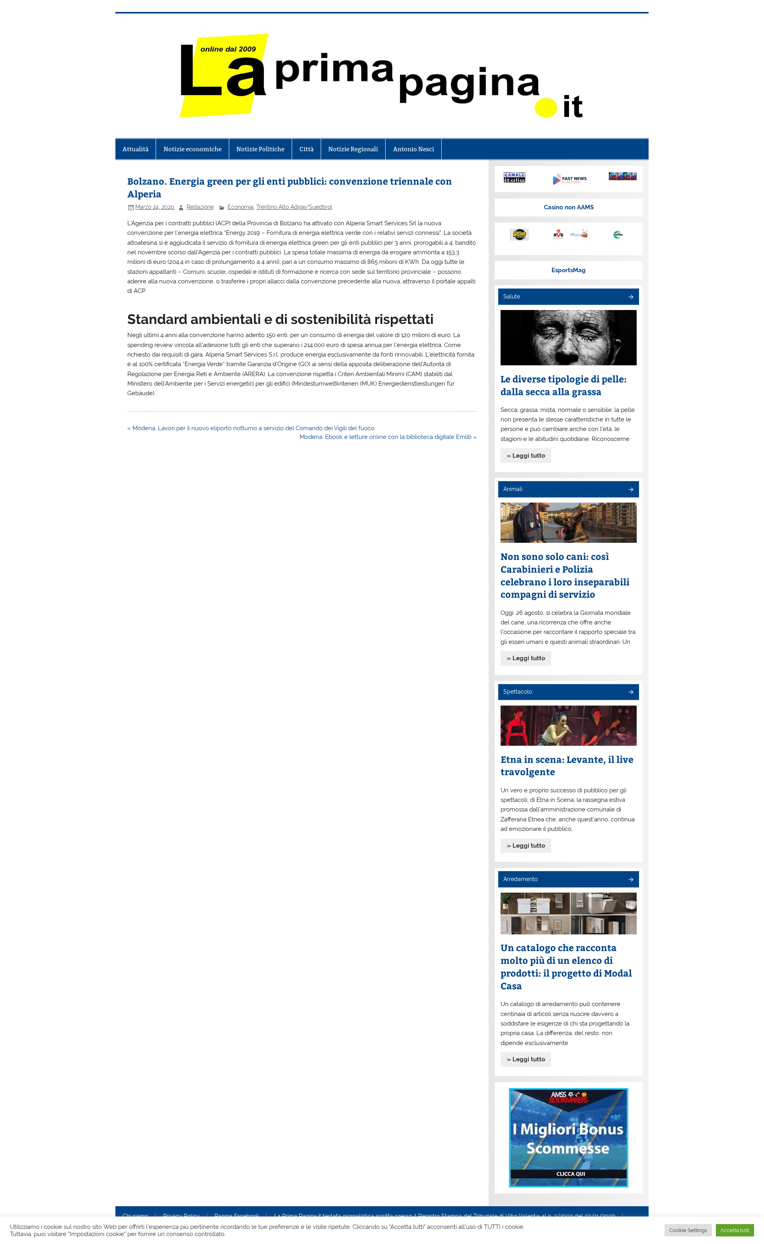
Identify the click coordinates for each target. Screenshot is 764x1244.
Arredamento (520, 879)
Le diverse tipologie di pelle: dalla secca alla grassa (564, 385)
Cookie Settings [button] (688, 1230)
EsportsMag (569, 270)
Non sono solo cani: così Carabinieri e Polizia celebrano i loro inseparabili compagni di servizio (565, 575)
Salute (511, 296)
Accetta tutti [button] (735, 1230)
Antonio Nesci (413, 149)
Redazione (200, 207)
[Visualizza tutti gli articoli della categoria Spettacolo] (630, 692)
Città (307, 149)
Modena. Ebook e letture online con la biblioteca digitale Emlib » (388, 437)
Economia (240, 207)
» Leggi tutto (526, 455)
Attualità (135, 149)
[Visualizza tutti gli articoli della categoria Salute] (630, 297)
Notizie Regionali (353, 149)
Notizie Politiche (260, 149)
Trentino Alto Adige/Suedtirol (294, 207)
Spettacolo (517, 691)
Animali (512, 489)
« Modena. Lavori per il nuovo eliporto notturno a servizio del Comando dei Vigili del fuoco (250, 428)
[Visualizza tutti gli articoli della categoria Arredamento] (630, 880)
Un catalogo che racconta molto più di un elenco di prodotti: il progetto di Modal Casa (566, 966)
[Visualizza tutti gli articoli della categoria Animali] (630, 490)
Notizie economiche (193, 149)
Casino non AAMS (569, 207)
